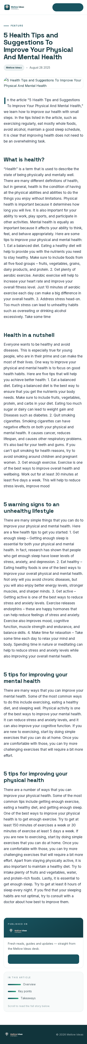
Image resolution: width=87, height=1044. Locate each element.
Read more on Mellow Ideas (43, 959)
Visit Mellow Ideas (68, 7)
